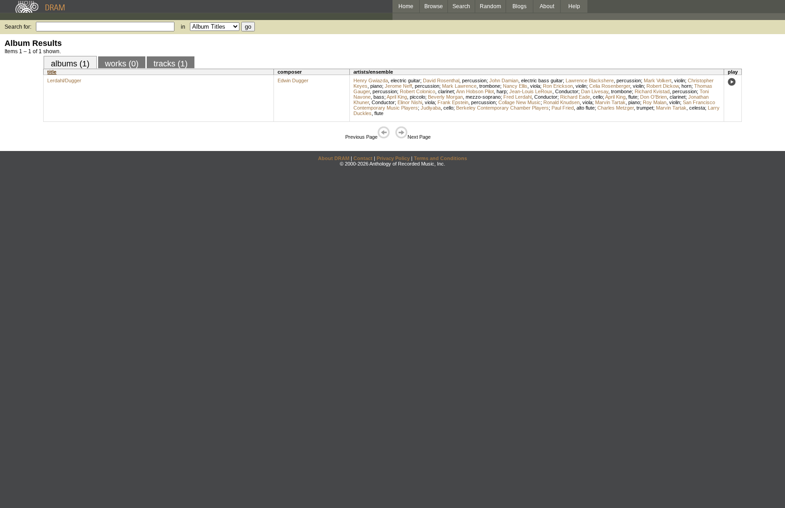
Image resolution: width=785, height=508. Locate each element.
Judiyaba (431, 108)
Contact (363, 158)
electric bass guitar (542, 80)
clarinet (446, 91)
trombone (489, 86)
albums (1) (70, 63)
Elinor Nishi (409, 102)
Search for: (18, 27)
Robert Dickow (662, 86)
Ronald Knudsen (561, 102)
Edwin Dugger (293, 80)
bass (378, 97)
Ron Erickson (558, 86)
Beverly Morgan (445, 97)
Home (405, 6)
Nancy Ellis (515, 86)
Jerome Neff (398, 86)
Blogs (519, 6)
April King (397, 97)
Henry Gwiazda (370, 80)
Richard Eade (575, 97)
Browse (433, 6)
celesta (697, 108)
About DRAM (333, 158)
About (547, 6)
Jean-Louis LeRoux (530, 91)
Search (461, 6)
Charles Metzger (615, 108)
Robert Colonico (417, 91)
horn (686, 86)
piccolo (417, 97)
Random (490, 6)
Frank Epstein (452, 102)
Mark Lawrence (459, 86)
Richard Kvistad (652, 91)
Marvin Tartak (610, 102)
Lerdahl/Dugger (64, 80)
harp (502, 91)
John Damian (503, 80)
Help (574, 6)
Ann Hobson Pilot (475, 91)
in (183, 27)
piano (376, 86)
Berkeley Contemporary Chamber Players (502, 108)
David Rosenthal (441, 80)
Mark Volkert (657, 80)
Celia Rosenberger (609, 86)
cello (598, 97)
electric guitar (405, 80)
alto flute (585, 108)
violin (679, 80)
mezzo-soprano (483, 97)
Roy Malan (654, 102)
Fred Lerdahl (517, 97)
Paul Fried (562, 108)
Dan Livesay (594, 91)
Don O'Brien (653, 97)
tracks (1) (171, 63)
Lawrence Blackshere (590, 80)
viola (535, 86)
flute (632, 97)
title (51, 72)
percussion (474, 80)
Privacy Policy (393, 158)
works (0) (122, 63)
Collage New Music (519, 102)
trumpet (644, 108)
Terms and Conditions (440, 158)
